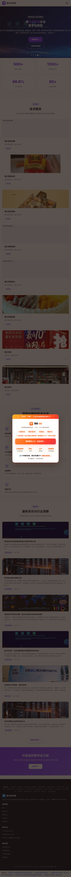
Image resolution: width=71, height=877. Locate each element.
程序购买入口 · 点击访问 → (36, 441)
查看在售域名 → (47, 456)
